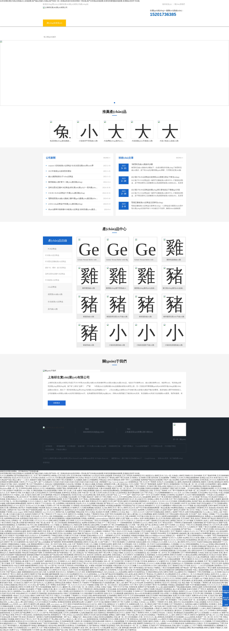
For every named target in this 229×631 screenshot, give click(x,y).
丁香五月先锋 (111, 591)
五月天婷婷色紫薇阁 (137, 595)
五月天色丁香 (114, 520)
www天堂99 (32, 570)
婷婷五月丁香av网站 (50, 619)
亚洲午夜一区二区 (25, 557)
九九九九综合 (25, 595)
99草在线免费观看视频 (216, 600)
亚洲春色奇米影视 (64, 602)
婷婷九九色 (69, 557)
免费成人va (209, 516)
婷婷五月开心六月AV (188, 542)
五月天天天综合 (213, 602)
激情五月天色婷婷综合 (136, 572)
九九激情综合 (49, 583)
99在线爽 (98, 565)
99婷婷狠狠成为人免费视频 (213, 625)
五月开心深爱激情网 (70, 613)
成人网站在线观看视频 (211, 501)
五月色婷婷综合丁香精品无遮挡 (50, 535)
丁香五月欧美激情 (118, 542)
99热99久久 (109, 621)
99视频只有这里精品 (107, 625)
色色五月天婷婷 (152, 595)
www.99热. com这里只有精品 (54, 538)
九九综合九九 (129, 553)
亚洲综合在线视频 (152, 488)
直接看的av (218, 565)
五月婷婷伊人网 (71, 610)
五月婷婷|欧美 (33, 608)
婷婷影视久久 (144, 501)
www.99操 (219, 615)
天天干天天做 (99, 602)
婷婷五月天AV (141, 548)
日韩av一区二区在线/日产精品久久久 (147, 538)
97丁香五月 (202, 589)
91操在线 (98, 550)
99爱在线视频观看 (198, 495)
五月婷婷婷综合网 (49, 553)
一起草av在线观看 (45, 557)
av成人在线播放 (114, 529)
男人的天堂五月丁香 (24, 497)
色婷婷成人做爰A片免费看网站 (196, 604)
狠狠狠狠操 (78, 542)
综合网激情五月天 (76, 574)
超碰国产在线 (66, 606)
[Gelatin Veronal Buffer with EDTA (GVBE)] (88, 245)
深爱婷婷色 (196, 482)
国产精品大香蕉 (8, 615)
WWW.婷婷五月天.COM (61, 559)
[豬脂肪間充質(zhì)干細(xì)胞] (117, 302)
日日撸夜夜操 (139, 555)
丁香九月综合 (67, 615)
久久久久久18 (39, 520)
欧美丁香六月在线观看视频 (41, 587)
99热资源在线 (70, 503)
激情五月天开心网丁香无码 (112, 501)
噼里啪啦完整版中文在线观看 (38, 555)
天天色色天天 (18, 583)
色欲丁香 (47, 501)
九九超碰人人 (187, 625)
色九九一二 (195, 565)
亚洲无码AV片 (8, 495)
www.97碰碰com (56, 525)
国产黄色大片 (109, 503)
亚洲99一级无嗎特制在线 (22, 548)
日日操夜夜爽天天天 (53, 578)
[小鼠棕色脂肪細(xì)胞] (117, 330)
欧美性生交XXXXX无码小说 (26, 621)
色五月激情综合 (100, 613)
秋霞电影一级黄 (12, 598)
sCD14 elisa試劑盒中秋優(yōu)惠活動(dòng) (65, 204)
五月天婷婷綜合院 (20, 628)
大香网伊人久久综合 (117, 512)
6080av (225, 557)
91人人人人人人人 (104, 623)
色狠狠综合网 (134, 604)
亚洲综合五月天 (96, 501)
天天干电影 (81, 497)
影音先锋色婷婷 (133, 493)
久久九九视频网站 (6, 475)
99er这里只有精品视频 (41, 568)
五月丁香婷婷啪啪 (214, 540)
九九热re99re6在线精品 (146, 615)
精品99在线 (218, 559)
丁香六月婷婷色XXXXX (33, 486)
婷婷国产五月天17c (169, 538)
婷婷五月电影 (32, 531)
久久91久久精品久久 (35, 501)
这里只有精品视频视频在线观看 (50, 499)
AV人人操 (159, 587)
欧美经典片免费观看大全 (173, 497)
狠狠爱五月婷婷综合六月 (146, 623)
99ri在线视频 (107, 565)
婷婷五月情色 (138, 550)
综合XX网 (21, 510)
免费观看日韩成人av (7, 505)
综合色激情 (29, 589)
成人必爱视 (90, 550)
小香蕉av (224, 578)
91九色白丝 (140, 505)
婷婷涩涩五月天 (222, 518)
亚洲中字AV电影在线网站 (189, 480)
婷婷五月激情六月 (186, 475)
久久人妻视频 (38, 610)
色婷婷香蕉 (19, 486)
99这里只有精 (172, 606)
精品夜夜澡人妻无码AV (173, 610)
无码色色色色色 (165, 625)
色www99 (138, 593)
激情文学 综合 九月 (211, 548)
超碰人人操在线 (107, 576)
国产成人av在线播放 (42, 542)
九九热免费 (25, 606)
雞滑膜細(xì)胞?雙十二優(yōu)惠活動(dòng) (65, 182)
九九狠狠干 (88, 602)
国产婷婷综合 (94, 625)
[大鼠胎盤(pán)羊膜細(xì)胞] (115, 127)
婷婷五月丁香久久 (9, 574)
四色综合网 (183, 514)
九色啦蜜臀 (80, 550)
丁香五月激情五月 (187, 559)
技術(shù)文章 (128, 23)
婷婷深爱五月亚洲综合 (66, 625)
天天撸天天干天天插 (70, 535)
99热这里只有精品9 (171, 591)
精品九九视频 (90, 484)
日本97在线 (57, 544)
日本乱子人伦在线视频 (165, 482)
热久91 (10, 591)
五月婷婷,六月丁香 (52, 505)
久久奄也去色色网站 (190, 555)
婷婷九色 (20, 574)
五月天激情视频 (39, 578)
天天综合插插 (111, 589)
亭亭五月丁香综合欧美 (23, 615)
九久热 (104, 508)
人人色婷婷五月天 (136, 606)
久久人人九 (95, 578)
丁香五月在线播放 (121, 527)
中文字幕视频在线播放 (198, 585)
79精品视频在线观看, (183, 587)
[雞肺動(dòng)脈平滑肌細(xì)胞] (117, 273)
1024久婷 (60, 565)
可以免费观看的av (9, 497)
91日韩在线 (28, 578)
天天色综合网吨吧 (162, 555)
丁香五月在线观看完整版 (170, 568)
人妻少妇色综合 (122, 484)
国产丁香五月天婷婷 (59, 486)
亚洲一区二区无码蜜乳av (198, 600)
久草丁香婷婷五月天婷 (80, 544)
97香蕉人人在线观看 (32, 563)
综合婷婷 (196, 563)
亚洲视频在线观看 (207, 488)
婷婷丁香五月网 (104, 553)
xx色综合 (169, 613)
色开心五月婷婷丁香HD (148, 585)
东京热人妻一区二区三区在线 (150, 578)
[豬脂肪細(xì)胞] (88, 302)
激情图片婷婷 (191, 576)
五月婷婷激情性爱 (66, 621)
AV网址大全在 (5, 520)
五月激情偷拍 (150, 555)
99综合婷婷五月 (22, 593)
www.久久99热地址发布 (175, 623)
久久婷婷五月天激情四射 (37, 593)
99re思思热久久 (126, 557)
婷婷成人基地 (138, 529)
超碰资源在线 (81, 598)
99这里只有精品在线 (204, 542)
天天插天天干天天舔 (131, 561)
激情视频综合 (43, 625)
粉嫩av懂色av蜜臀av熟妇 (47, 480)
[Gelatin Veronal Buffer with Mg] (117, 245)
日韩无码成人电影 (51, 576)
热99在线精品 (139, 568)
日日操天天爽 (208, 499)
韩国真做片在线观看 (15, 610)
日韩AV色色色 (29, 512)
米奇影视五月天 (152, 503)
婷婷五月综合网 (38, 497)
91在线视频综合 (140, 553)
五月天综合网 (158, 529)
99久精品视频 (65, 505)
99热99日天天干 (171, 527)
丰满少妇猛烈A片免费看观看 (96, 527)
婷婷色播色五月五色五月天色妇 (210, 555)
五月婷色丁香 (14, 516)
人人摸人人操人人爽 (15, 602)
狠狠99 (203, 482)
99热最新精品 (50, 488)
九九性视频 (63, 497)
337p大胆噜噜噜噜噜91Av (163, 493)
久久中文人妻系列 (90, 610)
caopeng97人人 (13, 570)
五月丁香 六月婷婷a (102, 540)
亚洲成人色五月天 (206, 478)
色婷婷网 (141, 510)
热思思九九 (150, 475)
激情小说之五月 (95, 568)
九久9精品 (134, 602)
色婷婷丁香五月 (163, 484)
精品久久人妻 (72, 619)
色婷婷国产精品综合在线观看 (152, 480)
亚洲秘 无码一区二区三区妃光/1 (106, 585)
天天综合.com (144, 602)
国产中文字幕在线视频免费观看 (148, 508)
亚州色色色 (88, 520)
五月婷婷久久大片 (64, 561)
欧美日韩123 (148, 565)
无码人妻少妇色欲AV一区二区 (127, 625)
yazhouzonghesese (101, 518)
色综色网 (142, 619)
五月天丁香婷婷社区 (85, 589)
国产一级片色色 (155, 606)
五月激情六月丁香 (107, 525)
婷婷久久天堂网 (46, 533)
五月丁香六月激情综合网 (178, 499)
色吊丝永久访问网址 (125, 610)
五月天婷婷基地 (131, 621)
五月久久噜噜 (113, 619)
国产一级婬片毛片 (134, 495)
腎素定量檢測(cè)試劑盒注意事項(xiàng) (147, 202)
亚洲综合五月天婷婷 (29, 550)
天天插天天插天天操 (199, 591)
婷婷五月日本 (58, 533)
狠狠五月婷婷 (143, 621)
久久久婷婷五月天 (54, 570)
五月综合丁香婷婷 (160, 490)
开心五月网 (164, 499)
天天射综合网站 (194, 488)
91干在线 (186, 565)
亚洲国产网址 (61, 488)
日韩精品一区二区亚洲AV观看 (22, 520)
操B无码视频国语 (58, 518)
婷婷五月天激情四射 (197, 615)
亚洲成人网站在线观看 (216, 544)
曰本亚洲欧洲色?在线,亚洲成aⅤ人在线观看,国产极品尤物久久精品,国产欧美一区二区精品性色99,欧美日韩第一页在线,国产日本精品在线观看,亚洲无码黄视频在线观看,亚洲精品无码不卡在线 (70, 1)
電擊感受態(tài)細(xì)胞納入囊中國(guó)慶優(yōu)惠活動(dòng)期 (73, 198)
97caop (30, 482)
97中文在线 (88, 486)
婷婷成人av (90, 540)
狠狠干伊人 (116, 538)
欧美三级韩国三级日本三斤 (176, 520)
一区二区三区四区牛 (49, 591)
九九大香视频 (126, 608)
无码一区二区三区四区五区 (114, 561)
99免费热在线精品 (177, 508)
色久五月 (108, 608)
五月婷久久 (181, 576)
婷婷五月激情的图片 (214, 608)
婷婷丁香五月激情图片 (64, 480)
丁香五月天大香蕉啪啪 (194, 525)
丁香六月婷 (118, 598)
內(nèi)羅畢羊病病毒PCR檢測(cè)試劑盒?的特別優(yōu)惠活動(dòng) (73, 209)
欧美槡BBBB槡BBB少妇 (99, 557)
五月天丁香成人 (195, 510)
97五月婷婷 (10, 486)
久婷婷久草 (78, 621)
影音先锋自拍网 (98, 621)
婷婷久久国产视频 (122, 518)
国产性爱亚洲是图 (125, 550)
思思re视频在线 (43, 550)
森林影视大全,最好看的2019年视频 (110, 548)
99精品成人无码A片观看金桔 (109, 480)
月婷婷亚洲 (133, 587)
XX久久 (115, 497)
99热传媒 (99, 503)
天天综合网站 (203, 493)
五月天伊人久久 (117, 546)
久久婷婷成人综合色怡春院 (81, 505)
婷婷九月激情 (209, 628)
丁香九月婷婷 (183, 600)
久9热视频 (175, 544)
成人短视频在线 (12, 587)
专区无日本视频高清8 (166, 570)
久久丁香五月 (201, 531)
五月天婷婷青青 (38, 580)
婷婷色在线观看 (99, 589)
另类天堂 (72, 630)
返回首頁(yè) (167, 4)
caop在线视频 (135, 480)
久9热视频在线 (126, 529)
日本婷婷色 (112, 570)
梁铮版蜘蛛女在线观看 (183, 570)
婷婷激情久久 (150, 505)
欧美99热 (46, 615)
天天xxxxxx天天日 (14, 568)
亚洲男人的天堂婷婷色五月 (73, 591)
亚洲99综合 (66, 493)
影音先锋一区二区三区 (207, 598)
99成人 (195, 570)
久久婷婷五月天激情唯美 (116, 563)
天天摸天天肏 (62, 529)
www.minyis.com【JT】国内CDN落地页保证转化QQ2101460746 (74, 604)
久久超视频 (91, 503)
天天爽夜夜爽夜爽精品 (30, 546)
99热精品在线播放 (98, 505)
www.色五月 (20, 505)
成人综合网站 (174, 480)
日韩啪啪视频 (58, 516)
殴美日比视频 (147, 557)
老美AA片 (160, 610)
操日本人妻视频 (19, 589)
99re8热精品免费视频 (140, 570)
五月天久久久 (149, 617)
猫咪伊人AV (94, 570)
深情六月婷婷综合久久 (175, 563)
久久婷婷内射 (130, 542)
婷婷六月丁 (47, 486)
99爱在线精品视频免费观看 (16, 503)
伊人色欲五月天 (141, 499)
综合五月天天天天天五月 (21, 478)
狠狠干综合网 (213, 591)
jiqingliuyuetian (77, 606)
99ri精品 (87, 514)
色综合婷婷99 (124, 585)
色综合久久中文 (39, 488)
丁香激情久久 (76, 595)
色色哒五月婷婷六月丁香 (34, 514)
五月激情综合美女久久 (64, 527)
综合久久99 (171, 557)
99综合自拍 (127, 598)
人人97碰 (101, 574)
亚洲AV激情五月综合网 (216, 505)
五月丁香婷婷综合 (17, 563)
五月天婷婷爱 (175, 503)
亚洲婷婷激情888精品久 (94, 572)
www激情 (207, 535)
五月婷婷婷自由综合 (205, 606)
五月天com (29, 505)
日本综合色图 (219, 529)
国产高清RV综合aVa (211, 523)
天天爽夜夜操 (91, 546)
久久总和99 (15, 613)
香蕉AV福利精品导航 (110, 550)
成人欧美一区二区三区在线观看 (55, 523)
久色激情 (217, 499)
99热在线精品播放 (165, 595)
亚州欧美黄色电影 (209, 587)
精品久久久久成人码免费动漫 (198, 557)
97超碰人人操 (19, 495)
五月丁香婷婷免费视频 (188, 553)
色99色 (57, 548)
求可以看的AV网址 (184, 606)
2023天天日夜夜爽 (206, 565)
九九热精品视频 (218, 593)
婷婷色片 (110, 527)
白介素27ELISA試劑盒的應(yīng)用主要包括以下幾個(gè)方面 (155, 190)
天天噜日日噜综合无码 (154, 572)
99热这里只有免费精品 (163, 589)
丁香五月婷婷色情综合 (194, 535)
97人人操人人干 (201, 610)
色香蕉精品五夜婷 (26, 518)
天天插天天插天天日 (16, 514)
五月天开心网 (217, 525)
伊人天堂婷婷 (80, 548)
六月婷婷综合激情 (19, 531)
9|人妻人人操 (71, 490)
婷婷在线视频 (100, 591)
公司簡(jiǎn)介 (75, 23)
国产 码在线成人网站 (183, 628)
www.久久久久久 (49, 512)
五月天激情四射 (209, 550)
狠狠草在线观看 (15, 553)
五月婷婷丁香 (85, 578)
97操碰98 (85, 583)
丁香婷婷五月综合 (97, 514)
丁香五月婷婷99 (75, 608)
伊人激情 (199, 499)
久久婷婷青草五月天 (90, 606)
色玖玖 (102, 600)
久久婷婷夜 (10, 540)
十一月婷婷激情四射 (124, 523)
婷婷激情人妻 (62, 546)
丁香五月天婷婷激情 (49, 623)
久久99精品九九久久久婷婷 (128, 578)
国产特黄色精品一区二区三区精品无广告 (72, 553)
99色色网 (41, 508)
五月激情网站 (112, 595)
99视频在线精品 (13, 544)
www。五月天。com (111, 559)
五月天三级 (96, 478)
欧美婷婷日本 (38, 538)
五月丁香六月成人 (147, 493)
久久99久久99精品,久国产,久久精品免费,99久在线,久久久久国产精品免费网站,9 (96, 580)
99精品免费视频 (88, 490)
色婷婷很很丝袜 (92, 619)
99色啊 (151, 589)
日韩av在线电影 (191, 493)
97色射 (75, 570)
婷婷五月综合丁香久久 (80, 563)
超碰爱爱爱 (70, 478)
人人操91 (202, 608)
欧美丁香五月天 (47, 595)
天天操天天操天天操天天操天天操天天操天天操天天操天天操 (76, 482)
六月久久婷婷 (134, 484)
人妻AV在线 (6, 527)
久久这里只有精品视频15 (67, 589)
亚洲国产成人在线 (61, 630)
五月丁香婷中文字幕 (13, 493)
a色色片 (16, 595)
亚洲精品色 (72, 529)
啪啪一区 (189, 583)
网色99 (149, 604)
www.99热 (26, 490)
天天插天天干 (154, 625)
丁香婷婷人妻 (206, 583)
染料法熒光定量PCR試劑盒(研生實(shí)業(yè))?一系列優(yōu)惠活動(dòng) (73, 187)
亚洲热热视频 (169, 628)
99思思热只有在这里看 (23, 538)
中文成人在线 (87, 595)
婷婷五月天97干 (123, 595)
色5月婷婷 (192, 503)
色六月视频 (218, 619)
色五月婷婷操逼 (48, 548)
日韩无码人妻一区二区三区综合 (26, 540)
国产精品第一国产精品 (188, 568)
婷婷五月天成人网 (90, 542)
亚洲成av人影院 (153, 499)
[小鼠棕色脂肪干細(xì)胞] (145, 330)
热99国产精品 (197, 501)
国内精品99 (218, 482)
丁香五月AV (181, 527)
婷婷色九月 (170, 535)
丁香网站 (173, 478)
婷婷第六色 (60, 512)
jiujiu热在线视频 (159, 580)
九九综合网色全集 (89, 495)
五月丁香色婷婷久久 (36, 484)
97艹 (103, 523)
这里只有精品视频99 (147, 518)
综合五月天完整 (54, 563)
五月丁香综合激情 (172, 514)
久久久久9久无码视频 (136, 540)
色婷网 (84, 523)
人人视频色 (144, 625)
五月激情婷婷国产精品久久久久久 (163, 540)
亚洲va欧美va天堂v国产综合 (106, 495)
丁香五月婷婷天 (140, 486)
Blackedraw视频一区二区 (9, 488)
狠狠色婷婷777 (218, 542)
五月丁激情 (144, 533)
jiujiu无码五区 (78, 615)
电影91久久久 (57, 587)
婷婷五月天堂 (91, 548)
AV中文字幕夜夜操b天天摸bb (48, 621)
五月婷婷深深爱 (188, 610)
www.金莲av (134, 518)
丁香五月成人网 (132, 615)
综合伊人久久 (81, 503)
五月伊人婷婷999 (33, 533)
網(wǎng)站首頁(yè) (54, 23)
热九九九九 (137, 497)
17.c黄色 (162, 621)
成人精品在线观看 (200, 505)
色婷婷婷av (17, 591)
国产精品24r (86, 533)
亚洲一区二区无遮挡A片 (56, 531)
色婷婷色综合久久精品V (194, 623)
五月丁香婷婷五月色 (175, 565)
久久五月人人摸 (46, 516)
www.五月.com (179, 493)
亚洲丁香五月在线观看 (113, 514)
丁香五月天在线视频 (100, 520)
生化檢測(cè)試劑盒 (55, 302)
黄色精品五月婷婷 (171, 548)
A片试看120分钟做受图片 (207, 484)
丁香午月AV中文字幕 (120, 587)
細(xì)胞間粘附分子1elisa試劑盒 (60, 177)
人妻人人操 (119, 583)
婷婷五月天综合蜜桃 (124, 591)
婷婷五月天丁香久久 (115, 508)
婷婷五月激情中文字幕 (32, 574)
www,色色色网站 (121, 572)
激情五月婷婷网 (158, 514)
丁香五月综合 (213, 510)
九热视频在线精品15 (75, 486)
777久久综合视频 (221, 514)
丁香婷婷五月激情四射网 (183, 523)
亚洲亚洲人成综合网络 (91, 525)
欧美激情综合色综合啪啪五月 (15, 533)
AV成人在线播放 (200, 602)
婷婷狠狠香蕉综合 (74, 523)
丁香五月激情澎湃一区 (108, 578)
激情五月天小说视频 (75, 514)
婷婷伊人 (168, 512)
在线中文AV (108, 593)
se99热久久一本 (186, 574)
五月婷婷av (134, 478)
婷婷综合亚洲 (60, 583)
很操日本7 (90, 497)
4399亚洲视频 (79, 565)
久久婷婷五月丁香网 (194, 527)
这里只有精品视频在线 (193, 512)
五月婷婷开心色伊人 (201, 520)
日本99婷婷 (198, 475)
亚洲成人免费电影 (88, 518)
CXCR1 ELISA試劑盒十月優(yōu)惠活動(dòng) (66, 193)
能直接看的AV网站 (19, 559)
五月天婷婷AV (128, 555)
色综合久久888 (51, 508)
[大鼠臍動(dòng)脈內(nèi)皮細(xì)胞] (88, 127)
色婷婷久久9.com (185, 591)
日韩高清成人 (117, 555)
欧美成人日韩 (76, 493)
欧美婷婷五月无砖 (94, 523)
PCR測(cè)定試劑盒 (52, 255)
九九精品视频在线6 (86, 613)
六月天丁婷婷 (177, 608)
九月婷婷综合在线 (152, 510)
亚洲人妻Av (176, 625)
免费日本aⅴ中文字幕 (199, 595)
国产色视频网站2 (99, 486)
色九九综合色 (109, 572)
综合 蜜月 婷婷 (83, 501)
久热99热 (210, 482)
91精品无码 (81, 540)
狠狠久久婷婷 (35, 595)
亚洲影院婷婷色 (43, 525)
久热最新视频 (60, 610)
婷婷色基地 (117, 510)
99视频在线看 (84, 568)
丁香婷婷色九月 (162, 615)
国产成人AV (210, 615)
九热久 (15, 484)
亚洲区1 (153, 602)
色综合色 (48, 484)
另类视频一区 (79, 484)
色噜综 (79, 490)
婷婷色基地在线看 (99, 595)
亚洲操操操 (188, 563)
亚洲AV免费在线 (105, 538)
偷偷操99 (33, 480)
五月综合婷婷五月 (41, 493)
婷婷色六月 (207, 525)
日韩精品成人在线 (146, 490)
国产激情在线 (59, 598)
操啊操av (112, 615)
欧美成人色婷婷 (181, 578)
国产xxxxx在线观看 (202, 613)
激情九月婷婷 (153, 621)
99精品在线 (80, 512)
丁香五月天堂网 (208, 529)
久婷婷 (179, 538)
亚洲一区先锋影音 (103, 546)
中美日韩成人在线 (46, 598)
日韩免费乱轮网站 (184, 501)
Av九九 (194, 606)
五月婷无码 (69, 565)
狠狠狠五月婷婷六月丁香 (113, 602)
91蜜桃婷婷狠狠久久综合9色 (63, 484)
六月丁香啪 (43, 628)
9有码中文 (30, 503)
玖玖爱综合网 (60, 478)
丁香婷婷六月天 (162, 602)
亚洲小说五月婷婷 (211, 553)
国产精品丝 (211, 518)
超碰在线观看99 (169, 587)
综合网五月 (89, 576)
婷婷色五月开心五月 (137, 559)
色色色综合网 (66, 563)
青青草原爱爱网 (67, 542)
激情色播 (125, 628)
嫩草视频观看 (54, 574)
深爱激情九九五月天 (113, 535)
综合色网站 (67, 533)
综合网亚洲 (98, 593)
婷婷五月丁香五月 (182, 615)
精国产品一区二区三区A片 (122, 488)
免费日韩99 (221, 480)
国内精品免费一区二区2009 (77, 488)
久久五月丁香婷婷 (149, 482)
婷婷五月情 (152, 523)
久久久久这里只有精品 (118, 540)
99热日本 (111, 518)
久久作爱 (131, 525)
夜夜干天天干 (30, 561)
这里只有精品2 (28, 602)
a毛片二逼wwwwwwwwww (21, 527)
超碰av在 (98, 490)
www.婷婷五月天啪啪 (165, 619)
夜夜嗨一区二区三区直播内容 (93, 608)
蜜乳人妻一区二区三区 (12, 550)
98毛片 (80, 610)
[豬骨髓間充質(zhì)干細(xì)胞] (174, 302)
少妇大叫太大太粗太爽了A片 (135, 503)
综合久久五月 (62, 514)
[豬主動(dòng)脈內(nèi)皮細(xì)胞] (174, 273)
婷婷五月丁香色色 (108, 478)
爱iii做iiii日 (202, 540)
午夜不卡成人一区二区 (144, 580)
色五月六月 (7, 600)
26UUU (158, 516)
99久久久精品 (90, 512)
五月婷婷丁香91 (175, 561)
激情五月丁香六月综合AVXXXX (92, 516)
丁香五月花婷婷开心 (83, 630)
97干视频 (38, 589)
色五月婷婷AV (79, 527)
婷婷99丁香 (8, 542)
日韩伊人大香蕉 (94, 587)
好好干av (62, 619)
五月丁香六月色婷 (105, 510)
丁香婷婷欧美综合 (6, 565)
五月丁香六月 (182, 557)
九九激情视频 (70, 512)
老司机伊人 (178, 619)
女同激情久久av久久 (140, 523)
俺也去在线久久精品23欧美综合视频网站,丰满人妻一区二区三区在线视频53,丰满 (113, 617)
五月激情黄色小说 (22, 525)
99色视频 (197, 583)
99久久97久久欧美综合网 (204, 559)
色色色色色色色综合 (55, 593)
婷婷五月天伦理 (89, 615)
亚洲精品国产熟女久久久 (156, 576)
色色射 (67, 538)
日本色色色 (117, 475)
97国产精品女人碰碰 (13, 572)
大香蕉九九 (158, 608)
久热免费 (82, 535)
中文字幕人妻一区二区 (188, 484)
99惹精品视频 (42, 570)
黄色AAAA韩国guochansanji (155, 535)
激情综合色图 (112, 610)
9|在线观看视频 (104, 606)
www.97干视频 (187, 505)
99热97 (65, 593)
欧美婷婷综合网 (58, 557)
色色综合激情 (141, 542)
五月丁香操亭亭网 (209, 475)
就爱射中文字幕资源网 (146, 587)
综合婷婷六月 (8, 548)
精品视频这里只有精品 (28, 625)
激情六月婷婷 (55, 568)
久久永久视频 (39, 505)
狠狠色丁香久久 (129, 548)
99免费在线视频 (32, 508)
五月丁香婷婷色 (143, 628)
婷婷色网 (132, 628)
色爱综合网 (176, 518)
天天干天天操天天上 (127, 520)
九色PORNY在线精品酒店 (154, 512)
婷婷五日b (206, 486)
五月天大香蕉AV (9, 535)
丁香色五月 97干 (50, 514)
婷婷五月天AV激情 (66, 576)
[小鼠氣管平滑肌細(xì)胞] (61, 127)
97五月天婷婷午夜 (147, 531)
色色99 (31, 542)
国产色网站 (41, 585)
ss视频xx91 (103, 570)
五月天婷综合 (89, 591)
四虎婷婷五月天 (139, 475)
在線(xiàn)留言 (162, 23)
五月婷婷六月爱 (144, 478)
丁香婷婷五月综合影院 (157, 533)
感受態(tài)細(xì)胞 (55, 294)
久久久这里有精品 (90, 574)
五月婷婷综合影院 (105, 544)
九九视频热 (78, 480)
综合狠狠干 (180, 495)
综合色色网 (72, 497)
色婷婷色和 (19, 578)
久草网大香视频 (160, 563)
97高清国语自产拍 (128, 505)
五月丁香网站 (51, 585)
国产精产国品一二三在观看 (191, 529)
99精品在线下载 (6, 559)
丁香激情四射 (22, 623)
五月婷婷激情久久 (81, 625)
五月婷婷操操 (66, 628)
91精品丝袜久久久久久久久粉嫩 (124, 565)
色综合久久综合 (214, 578)
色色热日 (97, 508)
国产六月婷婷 (170, 525)
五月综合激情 (181, 550)
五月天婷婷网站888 (151, 550)
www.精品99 (150, 559)
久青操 (103, 587)
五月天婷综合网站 (125, 497)
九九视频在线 (73, 568)
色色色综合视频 (198, 548)
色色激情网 (146, 497)
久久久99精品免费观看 (171, 559)
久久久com (204, 544)
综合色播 (8, 589)
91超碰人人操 (25, 544)
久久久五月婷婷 (171, 501)
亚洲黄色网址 (222, 503)
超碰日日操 (91, 598)
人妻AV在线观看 (105, 488)
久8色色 (201, 553)
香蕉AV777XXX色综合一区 (45, 503)
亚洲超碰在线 (66, 495)
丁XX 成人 (187, 548)
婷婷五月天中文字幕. (61, 608)
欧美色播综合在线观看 (151, 593)
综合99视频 (20, 535)
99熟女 (161, 628)
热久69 (152, 516)
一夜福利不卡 (180, 535)
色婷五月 (97, 576)
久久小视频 (93, 544)
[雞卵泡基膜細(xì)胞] (174, 245)
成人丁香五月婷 (60, 580)
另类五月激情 (25, 516)
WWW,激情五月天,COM (76, 546)
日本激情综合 (149, 583)
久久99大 (208, 538)
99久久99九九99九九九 (97, 563)
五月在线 (34, 478)
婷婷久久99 (15, 580)
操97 (164, 606)
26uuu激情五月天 (180, 572)
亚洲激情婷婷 (174, 484)
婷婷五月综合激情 (14, 546)
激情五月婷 (117, 544)
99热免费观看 (68, 555)
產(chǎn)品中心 (94, 23)
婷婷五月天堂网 (8, 578)
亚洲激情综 (87, 621)
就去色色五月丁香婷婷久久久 (145, 610)
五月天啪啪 (212, 576)
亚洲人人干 (187, 497)
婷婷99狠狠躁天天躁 (100, 529)
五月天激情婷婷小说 (20, 542)
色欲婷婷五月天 (127, 538)
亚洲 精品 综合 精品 (177, 583)
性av (180, 548)
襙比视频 (45, 574)
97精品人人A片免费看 (114, 486)
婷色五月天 (22, 585)
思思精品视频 (94, 499)
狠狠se (146, 606)
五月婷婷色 (170, 495)
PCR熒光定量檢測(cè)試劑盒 (55, 261)
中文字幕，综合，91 (99, 533)
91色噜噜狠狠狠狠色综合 (195, 516)
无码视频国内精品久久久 (129, 490)
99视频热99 (191, 572)
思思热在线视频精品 (7, 525)
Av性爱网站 (60, 503)
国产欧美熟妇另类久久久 (23, 475)
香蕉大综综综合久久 (173, 580)
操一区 (147, 540)
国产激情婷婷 (56, 542)
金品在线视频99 (188, 561)
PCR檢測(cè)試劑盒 (52, 280)
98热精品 (171, 585)
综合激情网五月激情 (119, 623)
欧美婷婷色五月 (54, 628)
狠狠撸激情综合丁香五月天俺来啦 (78, 531)
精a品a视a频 (165, 508)
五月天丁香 (218, 617)
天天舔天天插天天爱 (32, 495)
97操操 (205, 578)
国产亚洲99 (36, 600)
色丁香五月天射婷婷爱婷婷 (41, 606)
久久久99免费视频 (145, 514)
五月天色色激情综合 (211, 623)
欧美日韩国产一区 (63, 585)
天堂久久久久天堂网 (122, 600)
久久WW (161, 501)
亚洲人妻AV (223, 553)
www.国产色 (52, 565)
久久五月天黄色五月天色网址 (46, 602)
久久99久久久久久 (168, 578)
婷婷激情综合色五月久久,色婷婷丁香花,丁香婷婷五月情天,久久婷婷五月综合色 (136, 613)
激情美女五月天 (140, 546)
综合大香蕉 (164, 593)
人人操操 (65, 578)
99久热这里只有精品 (215, 497)
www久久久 (50, 478)
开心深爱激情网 (174, 553)
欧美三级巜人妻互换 (130, 514)
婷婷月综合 (4, 516)
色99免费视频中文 (57, 510)
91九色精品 (205, 563)
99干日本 (11, 538)
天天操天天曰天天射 (7, 593)
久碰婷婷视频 (198, 523)
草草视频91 (173, 600)
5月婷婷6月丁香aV (109, 531)
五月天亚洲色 (171, 576)
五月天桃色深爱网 (219, 621)
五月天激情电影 (46, 495)
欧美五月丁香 (124, 619)
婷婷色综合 (134, 619)
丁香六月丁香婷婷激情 (147, 484)
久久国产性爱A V (104, 542)
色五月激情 (176, 598)
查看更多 (56, 403)
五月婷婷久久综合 (76, 623)
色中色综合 (148, 568)
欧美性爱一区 (51, 527)
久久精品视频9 (190, 508)
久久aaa (140, 565)
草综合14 (88, 478)
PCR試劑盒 (52, 249)
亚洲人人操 (217, 512)
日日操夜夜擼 (74, 593)
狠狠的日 (38, 512)
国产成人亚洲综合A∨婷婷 (154, 525)
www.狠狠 (48, 520)
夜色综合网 (127, 576)
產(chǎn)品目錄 (57, 240)
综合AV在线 (213, 493)
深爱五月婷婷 (168, 572)
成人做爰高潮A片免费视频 (112, 568)
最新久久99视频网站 (90, 480)
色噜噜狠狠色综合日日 (30, 572)
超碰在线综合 (129, 593)
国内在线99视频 (184, 621)
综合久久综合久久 (31, 535)
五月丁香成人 (84, 499)
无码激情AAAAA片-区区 (76, 572)
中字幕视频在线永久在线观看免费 (101, 583)
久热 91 (135, 544)
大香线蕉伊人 (129, 546)
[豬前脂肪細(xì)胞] (145, 302)
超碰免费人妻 (184, 533)
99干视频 (189, 520)
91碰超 (109, 587)
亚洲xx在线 (161, 486)
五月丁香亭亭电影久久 (11, 625)
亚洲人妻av (153, 628)
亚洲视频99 (132, 589)
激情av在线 (132, 623)
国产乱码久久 (39, 583)
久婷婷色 (64, 568)
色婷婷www (37, 548)
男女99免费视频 (21, 501)
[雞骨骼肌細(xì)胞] (88, 273)
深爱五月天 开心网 (67, 548)
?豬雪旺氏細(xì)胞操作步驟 (142, 164)
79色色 (131, 527)
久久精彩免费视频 (87, 508)
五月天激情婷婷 (172, 533)
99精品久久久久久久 (174, 486)
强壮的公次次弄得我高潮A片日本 (70, 600)
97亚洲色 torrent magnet (14, 512)
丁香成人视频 (128, 486)
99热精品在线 (93, 553)
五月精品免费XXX (45, 608)
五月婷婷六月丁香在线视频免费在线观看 (148, 591)
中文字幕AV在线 (143, 516)
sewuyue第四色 (190, 617)
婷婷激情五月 (56, 615)
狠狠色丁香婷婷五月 (73, 583)
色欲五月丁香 (202, 576)
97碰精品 (157, 568)
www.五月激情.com (195, 578)
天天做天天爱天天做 (124, 570)
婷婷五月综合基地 (55, 540)
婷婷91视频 (147, 529)
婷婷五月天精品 (77, 561)
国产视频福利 (55, 550)
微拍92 (95, 538)
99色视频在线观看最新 (104, 598)
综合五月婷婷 (19, 565)
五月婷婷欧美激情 (35, 623)
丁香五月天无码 (216, 563)
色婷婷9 (226, 563)
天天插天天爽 (152, 486)
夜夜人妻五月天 (175, 602)
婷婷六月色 (102, 604)
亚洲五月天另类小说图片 (182, 595)
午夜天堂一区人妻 (88, 493)
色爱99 (145, 589)
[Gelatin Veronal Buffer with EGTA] (145, 245)
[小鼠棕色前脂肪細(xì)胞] (174, 330)
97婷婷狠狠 (208, 593)
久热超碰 (136, 531)
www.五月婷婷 (216, 572)
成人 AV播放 (89, 565)
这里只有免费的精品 (84, 529)
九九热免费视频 (172, 621)
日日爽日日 (88, 559)
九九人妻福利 (96, 531)
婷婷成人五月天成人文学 (60, 475)
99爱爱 (10, 628)
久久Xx (182, 544)
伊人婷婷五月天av (51, 497)
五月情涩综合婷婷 (25, 488)
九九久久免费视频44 (163, 505)
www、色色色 (48, 610)
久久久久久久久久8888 (189, 598)
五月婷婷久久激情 (117, 630)
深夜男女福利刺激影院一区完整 (173, 516)
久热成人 (175, 475)
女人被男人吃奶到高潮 (182, 482)
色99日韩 (154, 478)
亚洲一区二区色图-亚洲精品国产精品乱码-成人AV (202, 546)
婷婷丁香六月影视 (69, 540)
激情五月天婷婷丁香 (181, 510)
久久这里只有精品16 (107, 499)
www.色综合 (180, 525)
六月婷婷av (212, 610)
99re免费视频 (162, 585)
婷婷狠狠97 (103, 482)
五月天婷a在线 (76, 475)
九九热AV (153, 501)
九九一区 (167, 475)
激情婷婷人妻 (212, 589)
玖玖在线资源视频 (50, 490)
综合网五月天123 (189, 538)
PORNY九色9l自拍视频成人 (160, 544)
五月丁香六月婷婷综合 (42, 475)
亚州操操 (99, 484)
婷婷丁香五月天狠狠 (160, 604)
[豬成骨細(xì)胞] (88, 330)
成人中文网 (118, 576)
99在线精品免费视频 (113, 505)
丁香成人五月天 (25, 600)
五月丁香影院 (23, 598)
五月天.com (81, 619)
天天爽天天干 (187, 486)
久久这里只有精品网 (175, 546)
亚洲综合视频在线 (11, 585)
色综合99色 (52, 625)
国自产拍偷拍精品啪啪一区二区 (37, 510)
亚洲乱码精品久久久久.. (14, 499)
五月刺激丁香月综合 (200, 497)
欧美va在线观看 (106, 475)
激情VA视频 (120, 615)
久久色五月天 (131, 563)
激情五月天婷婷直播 (130, 501)
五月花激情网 (164, 478)
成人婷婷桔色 (159, 617)
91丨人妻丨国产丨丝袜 (47, 546)
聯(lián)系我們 (179, 4)
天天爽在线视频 (36, 490)
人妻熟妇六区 (12, 510)
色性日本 (90, 555)
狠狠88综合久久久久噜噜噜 (201, 621)
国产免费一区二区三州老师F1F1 (197, 490)
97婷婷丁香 (61, 490)
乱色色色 (41, 478)
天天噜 (53, 501)
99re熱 (130, 531)
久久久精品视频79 (87, 593)
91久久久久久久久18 (214, 585)
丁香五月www (63, 623)
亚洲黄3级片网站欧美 (27, 523)
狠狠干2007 (28, 583)
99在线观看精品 (191, 540)
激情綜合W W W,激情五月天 (81, 538)
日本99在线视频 (55, 493)
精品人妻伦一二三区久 (21, 480)
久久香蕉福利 (127, 544)
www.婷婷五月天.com (71, 516)
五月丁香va (136, 576)
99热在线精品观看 (55, 613)
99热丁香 (39, 523)
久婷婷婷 (145, 598)
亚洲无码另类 (134, 533)
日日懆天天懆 (76, 495)
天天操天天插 (5, 580)
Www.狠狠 (26, 591)
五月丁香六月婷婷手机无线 (214, 561)
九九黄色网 (51, 572)
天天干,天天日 (46, 559)
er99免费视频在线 (121, 525)
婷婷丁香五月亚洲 (122, 478)
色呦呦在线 (56, 606)
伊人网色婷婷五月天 (172, 574)
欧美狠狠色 (126, 535)
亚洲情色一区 (144, 544)
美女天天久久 (61, 572)
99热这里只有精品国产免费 (32, 553)
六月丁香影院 (197, 625)
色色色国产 (40, 561)
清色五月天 (153, 570)
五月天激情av (136, 600)
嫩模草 (65, 587)
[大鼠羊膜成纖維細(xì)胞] (169, 127)
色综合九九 (27, 610)
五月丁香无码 (127, 475)
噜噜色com (23, 570)
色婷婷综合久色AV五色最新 (75, 510)
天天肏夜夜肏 (34, 598)
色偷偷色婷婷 (216, 486)
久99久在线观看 (12, 557)
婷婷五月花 (42, 531)
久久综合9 (135, 608)
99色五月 (56, 495)
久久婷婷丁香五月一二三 (144, 527)
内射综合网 (78, 525)
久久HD (205, 510)
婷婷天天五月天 (129, 508)
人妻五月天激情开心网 (30, 604)
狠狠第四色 (197, 486)
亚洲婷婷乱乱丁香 (135, 482)
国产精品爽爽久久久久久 (29, 613)
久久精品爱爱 (105, 628)
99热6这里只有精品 (190, 619)
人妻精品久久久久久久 (155, 548)
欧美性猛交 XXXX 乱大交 (17, 608)
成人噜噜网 (199, 561)
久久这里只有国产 (166, 510)
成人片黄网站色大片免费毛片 (68, 508)
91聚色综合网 (177, 505)
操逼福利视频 (204, 570)
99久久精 (33, 525)
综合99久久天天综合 (129, 510)
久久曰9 (188, 495)
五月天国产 (193, 514)
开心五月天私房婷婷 (163, 518)
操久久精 (42, 572)
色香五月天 (215, 574)
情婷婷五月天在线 (158, 520)
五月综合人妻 (75, 578)
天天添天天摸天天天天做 (105, 493)
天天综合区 (35, 516)
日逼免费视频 (119, 621)
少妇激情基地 (38, 615)
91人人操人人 (208, 512)
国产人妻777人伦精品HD (43, 482)
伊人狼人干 (214, 490)
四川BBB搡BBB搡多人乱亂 (157, 546)
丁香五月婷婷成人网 (16, 561)
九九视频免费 (118, 593)
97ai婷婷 (127, 602)
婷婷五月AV (159, 475)
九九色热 (17, 606)
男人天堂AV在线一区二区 (77, 587)
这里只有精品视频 (216, 520)
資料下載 (145, 23)
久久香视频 (173, 593)
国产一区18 (145, 495)
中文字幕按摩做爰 (146, 608)
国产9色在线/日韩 (56, 555)
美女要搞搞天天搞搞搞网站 (184, 613)
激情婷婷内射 (98, 559)
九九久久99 (79, 520)
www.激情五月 (33, 628)
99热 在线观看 (130, 516)
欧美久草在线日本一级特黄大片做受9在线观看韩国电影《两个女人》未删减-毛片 (52, 617)
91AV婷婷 (35, 630)
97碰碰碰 (90, 585)
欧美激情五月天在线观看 (174, 617)
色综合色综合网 (218, 583)
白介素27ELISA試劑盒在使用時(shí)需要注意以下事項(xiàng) (155, 177)
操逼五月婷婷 (192, 589)
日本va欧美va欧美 (131, 574)
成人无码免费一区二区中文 (157, 553)
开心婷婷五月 (159, 574)
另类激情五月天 (202, 508)
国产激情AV (210, 531)
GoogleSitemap (150, 458)
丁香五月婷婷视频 (203, 572)
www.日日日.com (15, 604)
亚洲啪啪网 (4, 604)
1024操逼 (191, 499)
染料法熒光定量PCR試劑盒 (55, 274)
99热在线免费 (124, 559)
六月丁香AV (134, 585)
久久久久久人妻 (174, 542)
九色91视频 (77, 533)
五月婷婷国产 (164, 488)
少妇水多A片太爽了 (143, 520)
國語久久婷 (30, 493)
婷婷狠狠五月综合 (185, 593)
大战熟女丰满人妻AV (50, 589)
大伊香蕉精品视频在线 (167, 550)
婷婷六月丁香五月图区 (103, 497)
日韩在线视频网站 (192, 544)
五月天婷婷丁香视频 (158, 495)
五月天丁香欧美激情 (70, 499)
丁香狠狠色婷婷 (25, 630)
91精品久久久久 (189, 531)
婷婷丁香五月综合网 (81, 557)
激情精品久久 (68, 525)
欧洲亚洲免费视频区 (190, 608)
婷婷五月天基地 (114, 557)
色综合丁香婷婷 (201, 518)
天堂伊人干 (23, 482)
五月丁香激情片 (176, 531)
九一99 (12, 501)
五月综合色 (180, 540)
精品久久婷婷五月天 (91, 600)
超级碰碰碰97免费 (182, 585)
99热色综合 (220, 550)
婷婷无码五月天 (80, 555)
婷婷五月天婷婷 (176, 555)
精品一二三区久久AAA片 (135, 512)
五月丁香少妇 (38, 619)
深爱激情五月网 (109, 484)
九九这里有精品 (121, 493)
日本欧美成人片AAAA (208, 480)
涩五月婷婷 (70, 520)
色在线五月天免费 (102, 512)
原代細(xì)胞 (53, 309)
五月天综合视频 (138, 488)
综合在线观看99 (187, 602)
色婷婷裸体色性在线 (11, 518)
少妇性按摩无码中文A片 (125, 499)
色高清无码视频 (102, 615)
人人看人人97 (159, 527)
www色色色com (215, 613)
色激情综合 (102, 610)
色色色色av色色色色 (216, 508)
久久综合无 (95, 475)
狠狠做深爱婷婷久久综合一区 (42, 544)
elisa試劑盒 (52, 287)
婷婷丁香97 (125, 480)
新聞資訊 (111, 23)
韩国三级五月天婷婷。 (178, 488)
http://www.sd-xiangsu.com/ (118, 482)
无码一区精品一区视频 (206, 514)
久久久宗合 (32, 585)
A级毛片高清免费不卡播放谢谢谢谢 (13, 555)
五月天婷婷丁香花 (187, 518)
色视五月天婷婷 (216, 557)
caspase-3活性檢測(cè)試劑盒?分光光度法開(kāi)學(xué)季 (71, 166)
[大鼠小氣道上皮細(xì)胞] (142, 127)
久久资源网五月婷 (90, 623)
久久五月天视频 (220, 488)
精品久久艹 (130, 580)
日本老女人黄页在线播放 (93, 561)
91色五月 (184, 503)
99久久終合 (79, 478)
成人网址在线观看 (47, 630)
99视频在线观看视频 (72, 518)
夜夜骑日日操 (93, 488)
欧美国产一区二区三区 (204, 617)
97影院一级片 (128, 568)
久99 (23, 493)
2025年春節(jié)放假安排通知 (59, 171)
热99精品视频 (84, 570)
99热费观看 (103, 619)
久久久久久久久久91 (78, 585)
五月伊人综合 (164, 503)
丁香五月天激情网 (209, 527)
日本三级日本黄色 (160, 565)
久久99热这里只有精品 (201, 574)
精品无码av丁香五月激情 (207, 568)
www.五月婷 (118, 503)
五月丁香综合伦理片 (165, 523)
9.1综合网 (15, 600)
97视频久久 (219, 628)
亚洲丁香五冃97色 (216, 570)
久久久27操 (111, 533)
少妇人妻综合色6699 (194, 550)
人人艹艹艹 (122, 495)
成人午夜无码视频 (179, 589)
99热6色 (126, 606)
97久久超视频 (33, 529)
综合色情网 (49, 580)
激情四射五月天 (92, 510)
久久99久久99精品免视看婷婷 (188, 478)
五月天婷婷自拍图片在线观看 (17, 529)
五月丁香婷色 (79, 576)
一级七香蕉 (140, 525)
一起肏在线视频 (148, 600)
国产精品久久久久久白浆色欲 (160, 598)
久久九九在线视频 (31, 499)
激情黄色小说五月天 (162, 583)
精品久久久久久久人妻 (42, 518)
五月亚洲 (143, 561)
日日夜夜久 (213, 604)
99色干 (165, 480)
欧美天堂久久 (219, 478)
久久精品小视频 (117, 553)
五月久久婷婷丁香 (161, 600)
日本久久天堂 (36, 591)
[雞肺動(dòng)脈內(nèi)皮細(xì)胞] (145, 273)
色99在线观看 (122, 589)
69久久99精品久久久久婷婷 (157, 542)
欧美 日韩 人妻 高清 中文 (90, 628)
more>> (106, 158)
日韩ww (140, 589)
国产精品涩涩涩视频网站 (114, 574)
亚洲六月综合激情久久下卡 (206, 503)
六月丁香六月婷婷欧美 (176, 490)
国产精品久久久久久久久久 (114, 516)
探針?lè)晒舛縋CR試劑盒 (55, 268)
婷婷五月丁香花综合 (145, 574)
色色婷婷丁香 (23, 484)
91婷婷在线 (86, 475)
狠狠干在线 (223, 523)
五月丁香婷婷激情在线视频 (67, 501)
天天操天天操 (213, 595)
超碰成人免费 (45, 604)
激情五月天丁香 (157, 497)
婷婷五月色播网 (59, 520)
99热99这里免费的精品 (111, 490)
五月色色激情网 (26, 580)
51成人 (60, 591)
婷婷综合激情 (197, 587)
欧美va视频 (200, 538)
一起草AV (116, 608)
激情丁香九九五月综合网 (134, 583)
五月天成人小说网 (34, 559)
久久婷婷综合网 (77, 559)
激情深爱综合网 (77, 602)
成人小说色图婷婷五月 (47, 529)
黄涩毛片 (21, 508)
